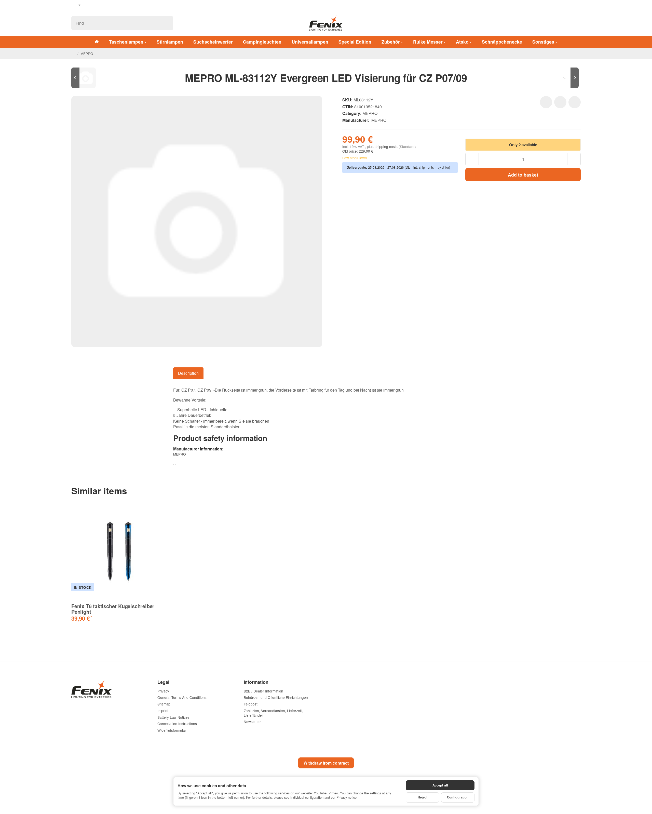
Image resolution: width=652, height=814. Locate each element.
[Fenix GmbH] (326, 23)
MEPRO (369, 113)
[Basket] (575, 23)
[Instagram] (104, 5)
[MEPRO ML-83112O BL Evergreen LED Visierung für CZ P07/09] (565, 78)
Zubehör (391, 41)
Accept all (440, 785)
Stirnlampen (170, 41)
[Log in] (562, 23)
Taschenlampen (126, 41)
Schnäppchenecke (502, 41)
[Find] (166, 23)
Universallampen (310, 41)
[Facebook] (89, 5)
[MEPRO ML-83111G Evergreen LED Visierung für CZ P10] (86, 78)
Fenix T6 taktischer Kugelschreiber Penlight (112, 609)
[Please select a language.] (75, 5)
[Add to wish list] (546, 102)
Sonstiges (543, 41)
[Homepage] (73, 54)
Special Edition (354, 41)
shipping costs (387, 146)
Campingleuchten (262, 41)
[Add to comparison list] (560, 102)
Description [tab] (188, 373)
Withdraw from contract (326, 763)
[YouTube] (97, 5)
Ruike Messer (428, 41)
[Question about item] (574, 102)
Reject (422, 797)
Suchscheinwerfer (213, 41)
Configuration (458, 797)
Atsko (462, 41)
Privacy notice (346, 797)
